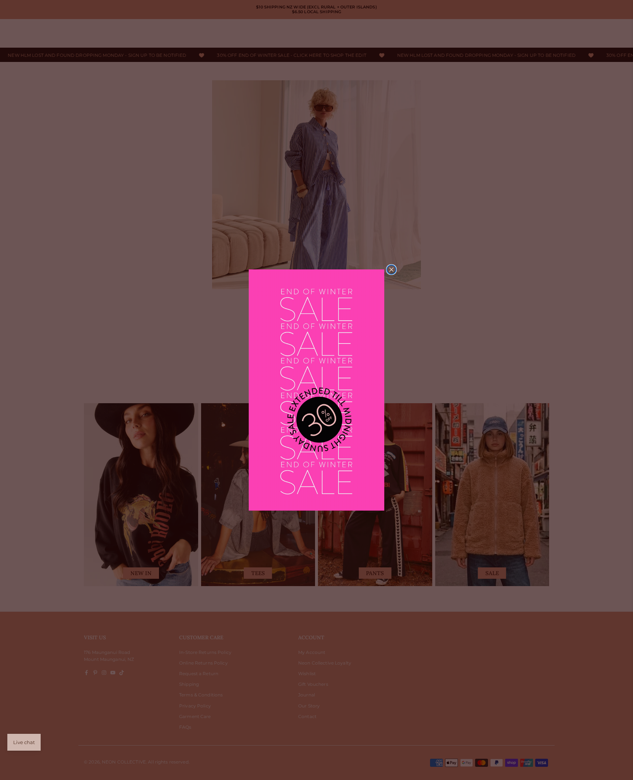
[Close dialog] (391, 269)
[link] (316, 390)
